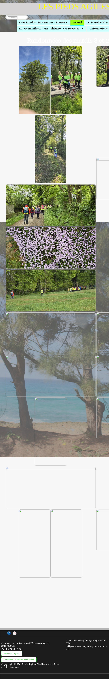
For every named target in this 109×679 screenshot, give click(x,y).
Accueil (77, 22)
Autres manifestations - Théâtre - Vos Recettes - (51, 28)
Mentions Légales (12, 653)
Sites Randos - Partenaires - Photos (43, 22)
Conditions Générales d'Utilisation (19, 659)
